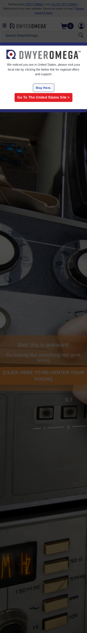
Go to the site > (43, 97)
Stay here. (44, 87)
